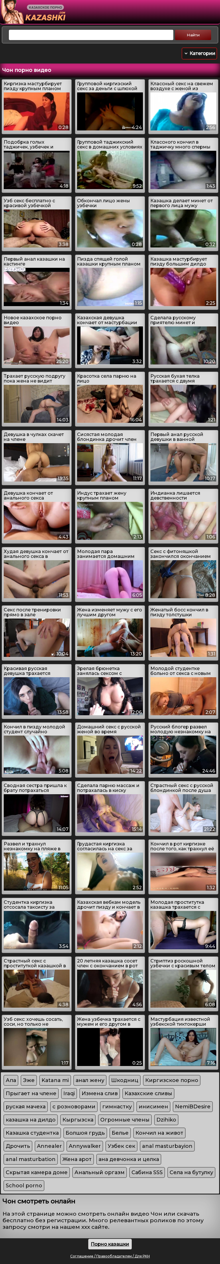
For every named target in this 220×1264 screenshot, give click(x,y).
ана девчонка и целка (129, 1159)
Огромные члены (125, 1120)
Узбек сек (121, 1146)
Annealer (49, 1146)
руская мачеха (26, 1106)
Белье (120, 1133)
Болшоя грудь (85, 1133)
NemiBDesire (193, 1106)
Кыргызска (77, 1120)
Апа (11, 1080)
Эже (29, 1080)
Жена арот (77, 1159)
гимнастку (117, 1106)
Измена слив (100, 1093)
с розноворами (73, 1106)
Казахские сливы (148, 1093)
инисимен (153, 1106)
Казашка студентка (32, 1133)
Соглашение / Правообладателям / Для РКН (110, 1256)
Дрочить (18, 1146)
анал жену (90, 1080)
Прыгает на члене (31, 1093)
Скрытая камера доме (37, 1172)
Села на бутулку (191, 1172)
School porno (24, 1185)
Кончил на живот (159, 1133)
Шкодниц (124, 1080)
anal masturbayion (167, 1146)
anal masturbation (31, 1159)
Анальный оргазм (99, 1172)
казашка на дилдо (31, 1120)
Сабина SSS (147, 1172)
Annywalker (85, 1146)
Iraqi (69, 1093)
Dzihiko (166, 1120)
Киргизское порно (171, 1080)
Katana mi (55, 1080)
